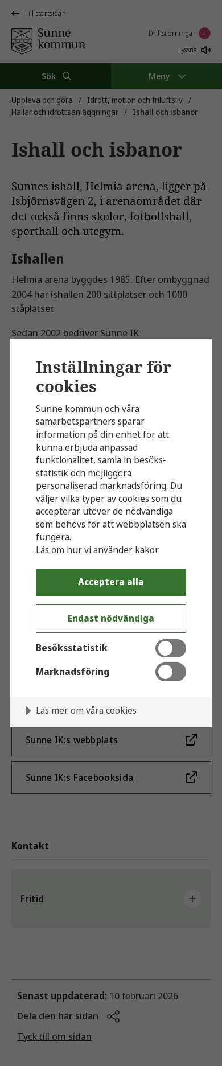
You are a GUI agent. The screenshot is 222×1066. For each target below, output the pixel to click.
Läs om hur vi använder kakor (97, 550)
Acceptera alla (111, 581)
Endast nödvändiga (111, 618)
